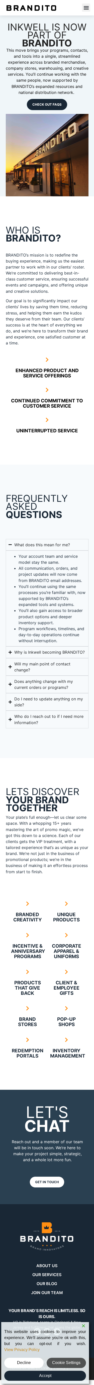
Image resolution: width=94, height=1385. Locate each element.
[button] (86, 7)
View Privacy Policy (22, 1350)
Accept (45, 1376)
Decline (24, 1363)
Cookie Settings (66, 1363)
